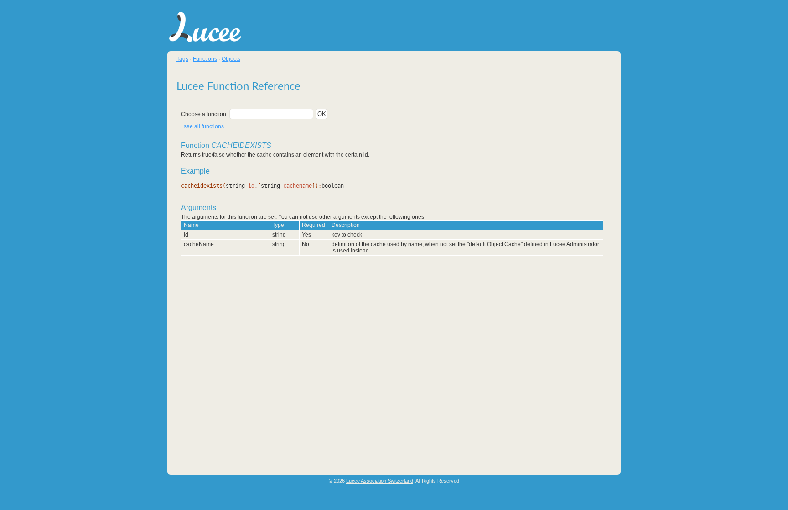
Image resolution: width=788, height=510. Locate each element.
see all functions (204, 126)
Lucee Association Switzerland (379, 481)
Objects (231, 59)
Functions (205, 59)
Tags (182, 59)
